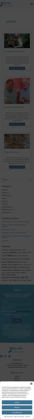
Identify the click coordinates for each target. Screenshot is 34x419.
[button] (31, 384)
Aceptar (17, 402)
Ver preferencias (17, 412)
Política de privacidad (19, 416)
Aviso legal (27, 416)
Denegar (17, 407)
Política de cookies (8, 416)
